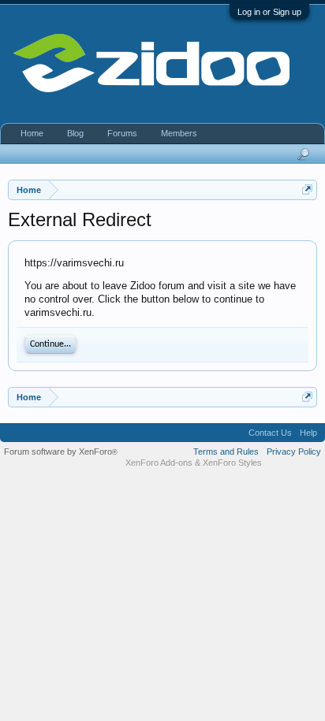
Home (32, 133)
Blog (75, 133)
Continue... (50, 344)
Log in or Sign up (269, 12)
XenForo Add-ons (158, 462)
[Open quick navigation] (307, 189)
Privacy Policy (294, 451)
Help (308, 432)
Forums (122, 133)
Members (179, 133)
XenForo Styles (232, 462)
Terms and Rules (226, 451)
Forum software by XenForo (61, 451)
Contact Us (270, 432)
